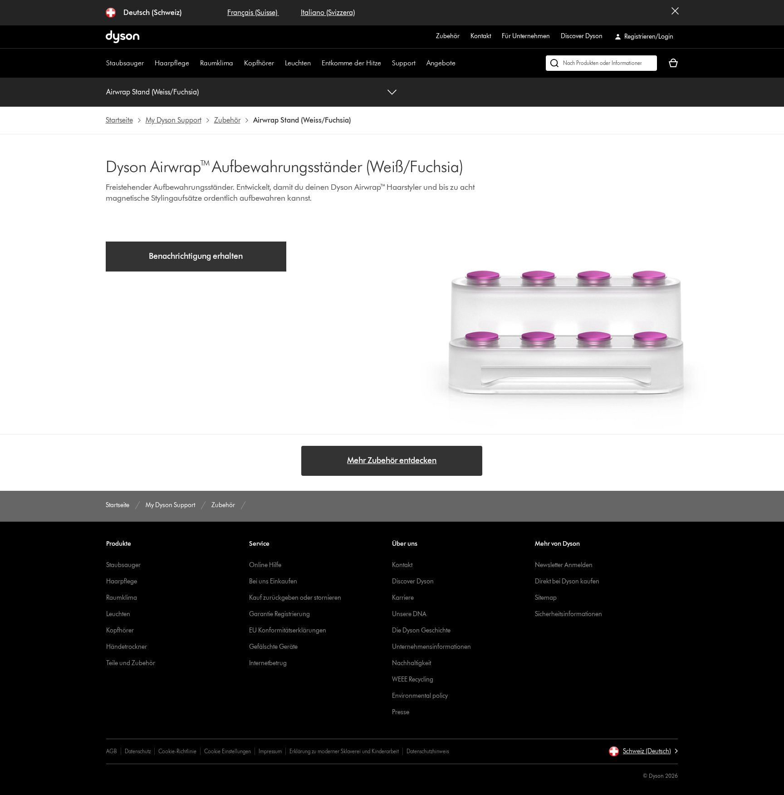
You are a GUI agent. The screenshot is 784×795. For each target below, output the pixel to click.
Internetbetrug (268, 663)
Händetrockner (126, 647)
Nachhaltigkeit (411, 663)
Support (404, 63)
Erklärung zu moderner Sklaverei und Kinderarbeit (344, 751)
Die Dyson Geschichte (421, 630)
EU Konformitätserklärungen (287, 630)
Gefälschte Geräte (273, 647)
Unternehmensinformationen (431, 647)
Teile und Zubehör (130, 663)
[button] (643, 751)
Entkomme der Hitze (351, 63)
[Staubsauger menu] (148, 63)
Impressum (270, 751)
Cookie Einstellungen (227, 751)
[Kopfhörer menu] (278, 63)
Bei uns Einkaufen (273, 581)
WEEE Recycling (412, 679)
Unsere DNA (409, 614)
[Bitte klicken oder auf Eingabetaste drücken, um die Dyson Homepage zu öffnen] (122, 36)
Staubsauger (125, 63)
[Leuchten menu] (315, 63)
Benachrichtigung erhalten (196, 256)
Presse (400, 712)
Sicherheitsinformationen (568, 614)
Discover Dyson (582, 36)
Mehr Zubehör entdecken (391, 460)
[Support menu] (420, 63)
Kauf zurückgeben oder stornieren (295, 598)
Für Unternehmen (526, 36)
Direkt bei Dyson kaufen (567, 581)
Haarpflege (172, 63)
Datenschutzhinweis (428, 751)
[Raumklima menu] (237, 63)
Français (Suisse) (253, 12)
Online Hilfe (265, 565)
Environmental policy (420, 696)
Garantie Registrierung (279, 614)
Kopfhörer (259, 63)
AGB (111, 751)
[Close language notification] (675, 12)
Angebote (441, 63)
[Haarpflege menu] (193, 63)
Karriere (403, 598)
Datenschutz (138, 751)
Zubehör (448, 36)
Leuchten (298, 63)
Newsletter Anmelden (564, 565)
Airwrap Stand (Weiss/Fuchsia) (152, 92)
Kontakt (480, 36)
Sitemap (546, 598)
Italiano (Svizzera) (328, 12)
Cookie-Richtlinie (177, 751)
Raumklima (216, 63)
